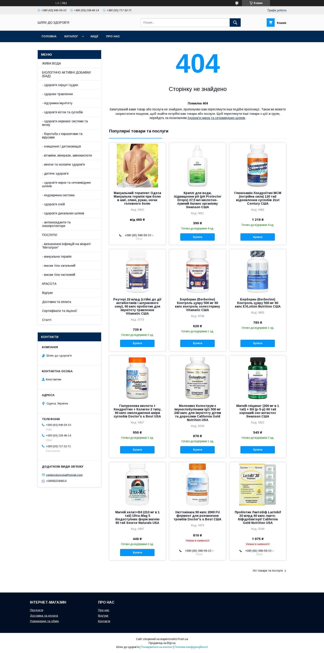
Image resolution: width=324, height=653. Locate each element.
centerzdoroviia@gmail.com (64, 474)
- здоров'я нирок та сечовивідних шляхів (66, 184)
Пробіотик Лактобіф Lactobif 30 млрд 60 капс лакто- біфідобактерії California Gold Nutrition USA (258, 517)
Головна (49, 36)
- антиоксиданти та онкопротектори (56, 224)
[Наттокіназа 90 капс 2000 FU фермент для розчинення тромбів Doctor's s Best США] (197, 484)
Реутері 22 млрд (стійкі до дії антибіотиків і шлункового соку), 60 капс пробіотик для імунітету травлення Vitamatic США (137, 306)
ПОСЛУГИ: (50, 235)
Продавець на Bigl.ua (162, 643)
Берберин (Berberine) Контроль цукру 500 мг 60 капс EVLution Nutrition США (258, 303)
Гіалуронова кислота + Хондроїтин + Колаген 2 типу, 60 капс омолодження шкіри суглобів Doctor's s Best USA (137, 411)
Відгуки (47, 292)
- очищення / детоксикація (61, 146)
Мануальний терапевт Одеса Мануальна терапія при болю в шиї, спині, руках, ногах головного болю (137, 198)
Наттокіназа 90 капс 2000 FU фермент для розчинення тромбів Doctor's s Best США (197, 515)
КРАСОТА (49, 283)
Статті (46, 320)
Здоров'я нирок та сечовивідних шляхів (216, 118)
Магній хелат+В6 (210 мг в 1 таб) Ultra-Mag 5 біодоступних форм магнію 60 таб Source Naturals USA (137, 517)
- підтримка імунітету (57, 103)
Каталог (71, 36)
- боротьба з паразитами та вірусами (62, 135)
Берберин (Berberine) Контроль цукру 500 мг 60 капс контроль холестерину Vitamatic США (197, 305)
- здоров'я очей (53, 204)
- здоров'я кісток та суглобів (62, 112)
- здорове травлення (57, 94)
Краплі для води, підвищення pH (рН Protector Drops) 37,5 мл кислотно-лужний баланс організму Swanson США (197, 200)
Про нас (113, 36)
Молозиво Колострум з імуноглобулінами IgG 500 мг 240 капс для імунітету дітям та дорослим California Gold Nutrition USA (197, 413)
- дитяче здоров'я (55, 173)
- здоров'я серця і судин (60, 85)
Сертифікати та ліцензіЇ (59, 311)
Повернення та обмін (44, 621)
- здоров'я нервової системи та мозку (65, 122)
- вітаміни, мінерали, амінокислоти (67, 155)
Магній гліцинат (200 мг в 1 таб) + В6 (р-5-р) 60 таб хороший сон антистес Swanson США (257, 411)
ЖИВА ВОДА (51, 63)
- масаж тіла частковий (58, 274)
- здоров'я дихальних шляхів (63, 213)
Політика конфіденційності (191, 647)
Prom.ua (183, 639)
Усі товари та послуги (268, 570)
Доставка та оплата (56, 302)
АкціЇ (94, 36)
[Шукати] (235, 22)
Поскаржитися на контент (156, 647)
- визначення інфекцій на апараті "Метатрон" (66, 245)
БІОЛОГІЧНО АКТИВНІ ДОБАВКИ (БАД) (66, 74)
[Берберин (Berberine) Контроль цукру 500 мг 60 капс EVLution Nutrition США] (258, 271)
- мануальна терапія (56, 256)
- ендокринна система (58, 195)
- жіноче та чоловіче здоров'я (63, 164)
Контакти (104, 621)
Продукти (36, 610)
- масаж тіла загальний (58, 265)
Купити (197, 237)
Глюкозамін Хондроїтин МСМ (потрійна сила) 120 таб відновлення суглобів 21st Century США (257, 198)
